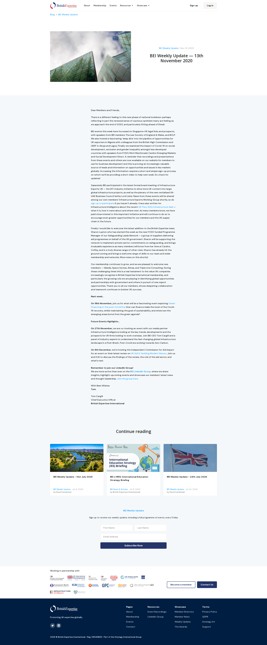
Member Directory (184, 611)
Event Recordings (157, 611)
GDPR (205, 616)
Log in (210, 5)
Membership (100, 5)
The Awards (181, 626)
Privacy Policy (209, 611)
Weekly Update (183, 621)
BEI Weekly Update (68, 14)
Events (113, 5)
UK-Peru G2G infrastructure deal (155, 207)
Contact (130, 626)
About (87, 5)
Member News (182, 616)
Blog (52, 14)
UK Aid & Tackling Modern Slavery (148, 353)
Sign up (194, 5)
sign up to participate (102, 203)
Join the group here (127, 378)
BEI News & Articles (119, 489)
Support (206, 626)
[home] (63, 5)
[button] (126, 5)
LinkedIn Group (156, 616)
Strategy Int (208, 621)
